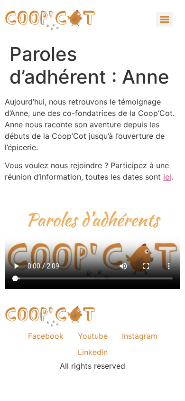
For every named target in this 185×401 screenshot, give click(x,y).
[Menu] (164, 19)
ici (167, 176)
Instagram (139, 336)
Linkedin (93, 352)
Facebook (46, 336)
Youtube (93, 336)
